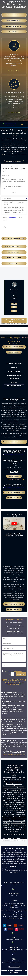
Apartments (12, 903)
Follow (9, 925)
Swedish (5, 916)
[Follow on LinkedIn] (4, 925)
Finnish (11, 916)
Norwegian (17, 916)
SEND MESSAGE (21, 674)
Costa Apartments (22, 910)
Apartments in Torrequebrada (13, 771)
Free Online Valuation (14, 26)
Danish (23, 915)
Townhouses (5, 905)
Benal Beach (16, 915)
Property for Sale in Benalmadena (14, 839)
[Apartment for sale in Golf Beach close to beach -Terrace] (14, 454)
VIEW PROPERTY (14, 457)
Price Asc (20, 217)
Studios (6, 903)
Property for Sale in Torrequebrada (14, 834)
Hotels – (21, 905)
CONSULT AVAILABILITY (14, 352)
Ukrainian (14, 918)
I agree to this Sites (13, 671)
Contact (14, 303)
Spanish (9, 915)
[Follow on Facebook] (5, 929)
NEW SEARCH (14, 310)
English (4, 915)
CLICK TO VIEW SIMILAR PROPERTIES (14, 238)
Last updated (12, 217)
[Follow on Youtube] (15, 925)
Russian (20, 918)
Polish (22, 916)
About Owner (14, 54)
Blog (2, 910)
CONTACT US (14, 31)
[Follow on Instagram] (16, 929)
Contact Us (14, 876)
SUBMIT (14, 192)
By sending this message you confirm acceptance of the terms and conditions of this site (13, 181)
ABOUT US (14, 307)
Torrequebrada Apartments (14, 912)
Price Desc (5, 220)
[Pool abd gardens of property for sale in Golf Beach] (14, 487)
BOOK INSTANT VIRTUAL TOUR (14, 158)
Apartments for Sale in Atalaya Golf (14, 806)
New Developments (18, 906)
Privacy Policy (18, 671)
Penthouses (20, 903)
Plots (16, 905)
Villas (11, 905)
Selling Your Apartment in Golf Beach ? (14, 93)
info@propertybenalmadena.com (14, 755)
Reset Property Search (14, 20)
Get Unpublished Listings (14, 15)
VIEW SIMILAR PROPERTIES (14, 161)
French (8, 918)
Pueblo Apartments (10, 910)
